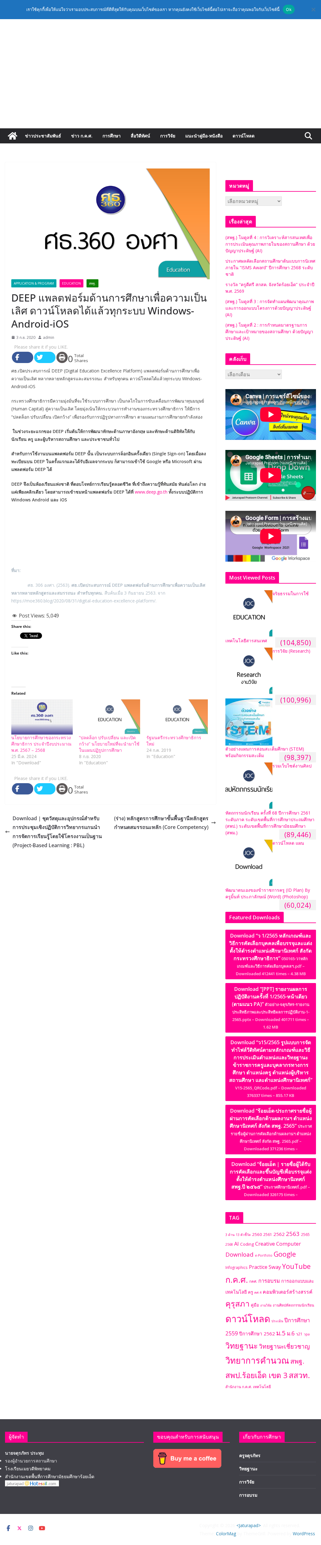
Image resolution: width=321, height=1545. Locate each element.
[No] (313, 9)
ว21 (299, 1334)
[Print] (62, 357)
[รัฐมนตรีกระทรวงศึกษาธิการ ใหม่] (177, 717)
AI (236, 1243)
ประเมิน (277, 1321)
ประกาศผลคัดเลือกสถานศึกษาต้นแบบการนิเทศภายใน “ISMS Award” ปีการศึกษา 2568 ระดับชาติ (270, 267)
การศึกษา (112, 136)
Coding (247, 1244)
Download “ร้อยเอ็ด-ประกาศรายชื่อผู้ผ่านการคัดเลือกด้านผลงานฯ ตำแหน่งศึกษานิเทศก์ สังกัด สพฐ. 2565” (271, 1129)
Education (71, 283)
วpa (307, 1334)
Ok (289, 9)
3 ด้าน (229, 1234)
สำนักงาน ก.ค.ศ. (238, 1386)
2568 (229, 1244)
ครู (250, 1292)
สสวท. (299, 1375)
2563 (293, 1234)
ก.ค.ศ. (236, 1279)
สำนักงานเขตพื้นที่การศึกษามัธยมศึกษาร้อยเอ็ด (49, 1476)
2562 (279, 1234)
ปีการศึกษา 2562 (257, 1333)
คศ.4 (257, 1292)
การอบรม (269, 1280)
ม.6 (291, 1333)
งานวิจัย (265, 1305)
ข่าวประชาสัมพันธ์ (43, 136)
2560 (257, 1234)
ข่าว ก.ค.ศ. (81, 136)
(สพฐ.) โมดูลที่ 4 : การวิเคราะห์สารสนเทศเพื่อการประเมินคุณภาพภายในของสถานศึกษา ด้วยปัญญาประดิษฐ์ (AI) (270, 244)
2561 (267, 1234)
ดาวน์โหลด (244, 136)
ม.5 (281, 1332)
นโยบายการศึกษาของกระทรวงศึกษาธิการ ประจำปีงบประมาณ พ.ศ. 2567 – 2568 (41, 744)
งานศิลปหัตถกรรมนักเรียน (293, 1304)
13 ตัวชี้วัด (243, 1234)
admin (48, 337)
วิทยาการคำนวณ (257, 1360)
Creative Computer (278, 1243)
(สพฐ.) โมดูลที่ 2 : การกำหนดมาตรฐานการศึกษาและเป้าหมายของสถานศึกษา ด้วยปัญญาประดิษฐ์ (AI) (269, 331)
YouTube (296, 1266)
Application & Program (34, 283)
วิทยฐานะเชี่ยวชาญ (284, 1346)
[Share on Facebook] (22, 357)
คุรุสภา (237, 1303)
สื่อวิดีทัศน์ (140, 136)
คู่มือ (255, 1305)
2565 (305, 1234)
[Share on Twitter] (44, 357)
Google (285, 1254)
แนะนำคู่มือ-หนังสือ (204, 136)
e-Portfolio (263, 1255)
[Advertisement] (160, 81)
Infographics (236, 1267)
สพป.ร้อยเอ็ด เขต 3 (256, 1375)
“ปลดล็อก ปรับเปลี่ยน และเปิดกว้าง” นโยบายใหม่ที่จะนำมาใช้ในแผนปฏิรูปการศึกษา (109, 744)
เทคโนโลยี (262, 1386)
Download (239, 1254)
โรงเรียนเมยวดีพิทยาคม (27, 1469)
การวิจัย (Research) (291, 651)
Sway (275, 1266)
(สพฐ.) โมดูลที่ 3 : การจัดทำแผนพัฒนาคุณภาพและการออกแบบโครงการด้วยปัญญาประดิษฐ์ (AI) (269, 308)
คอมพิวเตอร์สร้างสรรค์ (288, 1291)
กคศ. (253, 1281)
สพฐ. (92, 283)
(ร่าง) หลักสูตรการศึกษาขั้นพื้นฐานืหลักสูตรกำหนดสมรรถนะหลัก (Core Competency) (161, 823)
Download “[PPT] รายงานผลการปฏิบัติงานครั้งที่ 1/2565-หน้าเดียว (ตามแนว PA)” (270, 1008)
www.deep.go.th (151, 492)
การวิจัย (167, 136)
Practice (258, 1267)
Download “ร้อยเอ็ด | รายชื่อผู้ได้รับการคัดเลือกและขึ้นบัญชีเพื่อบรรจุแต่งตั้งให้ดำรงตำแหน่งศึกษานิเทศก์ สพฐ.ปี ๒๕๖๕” (271, 1179)
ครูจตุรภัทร (249, 1455)
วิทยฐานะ (241, 1345)
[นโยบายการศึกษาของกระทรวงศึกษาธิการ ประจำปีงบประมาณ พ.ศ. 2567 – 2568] (42, 717)
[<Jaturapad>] (12, 135)
